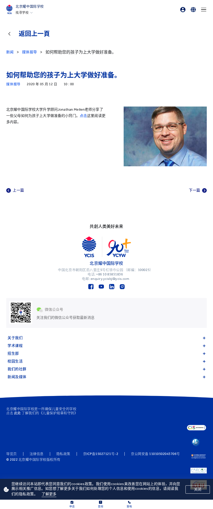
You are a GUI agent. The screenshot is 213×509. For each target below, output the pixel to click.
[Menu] (204, 9)
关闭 (197, 489)
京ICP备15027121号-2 (100, 454)
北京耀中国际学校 (30, 6)
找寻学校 (22, 13)
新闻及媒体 (17, 377)
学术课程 (15, 345)
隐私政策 (63, 454)
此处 (17, 413)
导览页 (11, 454)
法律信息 (37, 454)
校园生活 (15, 361)
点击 (83, 116)
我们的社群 (17, 369)
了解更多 (49, 494)
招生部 (13, 353)
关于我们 (15, 338)
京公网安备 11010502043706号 (155, 454)
